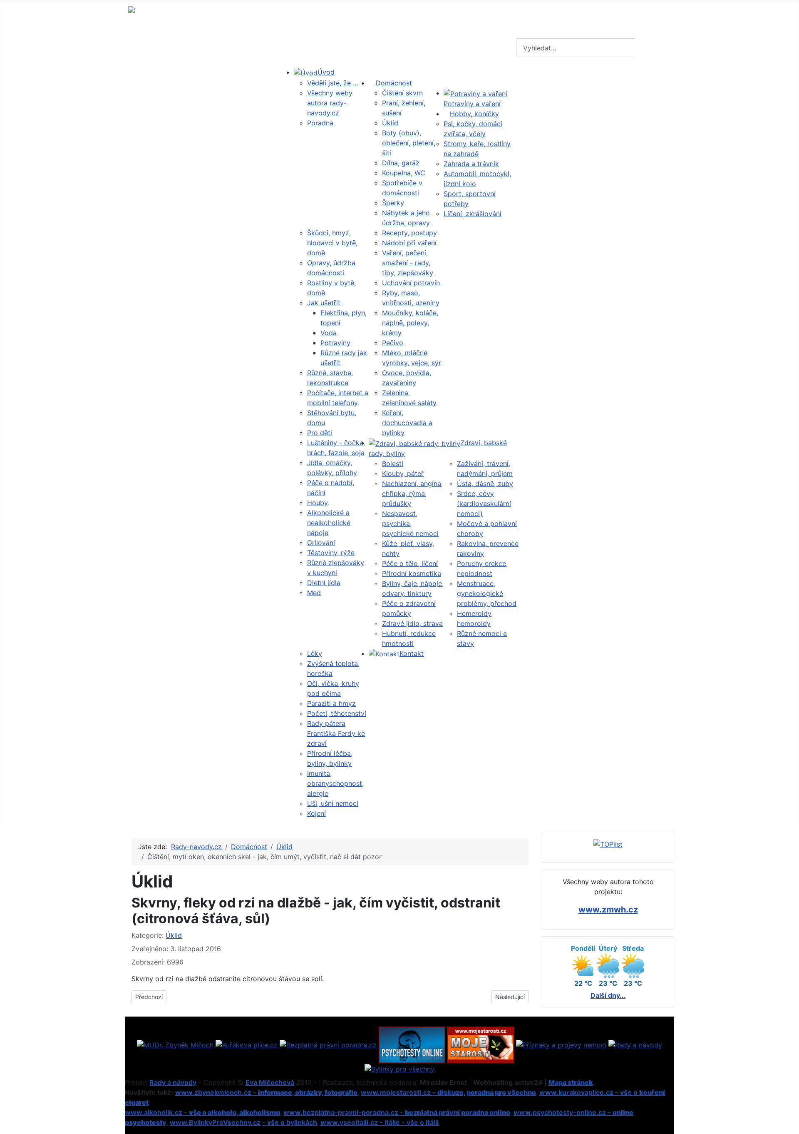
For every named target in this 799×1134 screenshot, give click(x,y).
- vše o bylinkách (289, 1122)
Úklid (174, 935)
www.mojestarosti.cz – (448, 1092)
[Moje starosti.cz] (480, 1044)
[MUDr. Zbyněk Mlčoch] (175, 1044)
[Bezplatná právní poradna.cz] (328, 1044)
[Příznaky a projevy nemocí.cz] (561, 1044)
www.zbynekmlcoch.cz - (266, 1092)
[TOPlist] (608, 844)
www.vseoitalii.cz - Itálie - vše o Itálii (379, 1122)
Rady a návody (172, 1082)
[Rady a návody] (635, 1044)
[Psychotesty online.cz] (412, 1044)
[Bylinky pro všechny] (399, 1068)
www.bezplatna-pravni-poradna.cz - (396, 1112)
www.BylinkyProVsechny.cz (215, 1122)
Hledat (653, 48)
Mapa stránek (570, 1082)
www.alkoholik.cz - (202, 1112)
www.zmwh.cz (608, 910)
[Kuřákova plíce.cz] (247, 1044)
